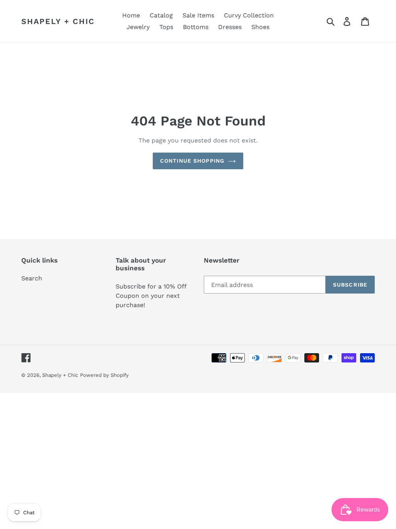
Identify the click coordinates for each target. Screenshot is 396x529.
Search (31, 278)
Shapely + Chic (58, 21)
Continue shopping (192, 161)
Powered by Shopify (104, 375)
